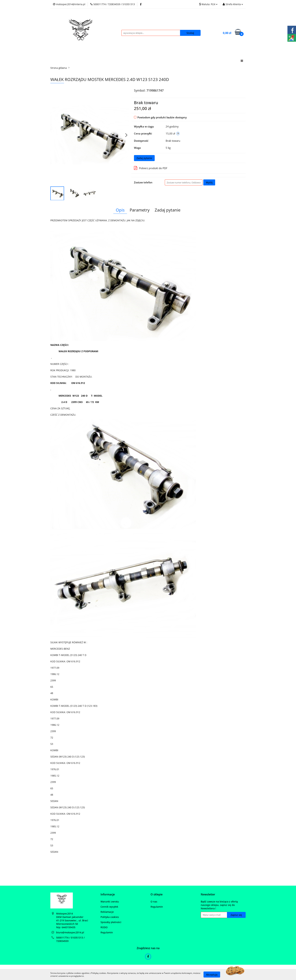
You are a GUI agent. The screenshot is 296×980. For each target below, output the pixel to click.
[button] (108, 894)
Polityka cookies (110, 917)
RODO (104, 927)
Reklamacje (107, 911)
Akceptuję (212, 974)
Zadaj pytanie (144, 158)
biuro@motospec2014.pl (70, 932)
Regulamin (107, 932)
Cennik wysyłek (109, 906)
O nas (154, 901)
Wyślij (209, 182)
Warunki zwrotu (110, 901)
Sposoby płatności (111, 922)
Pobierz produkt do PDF (153, 168)
